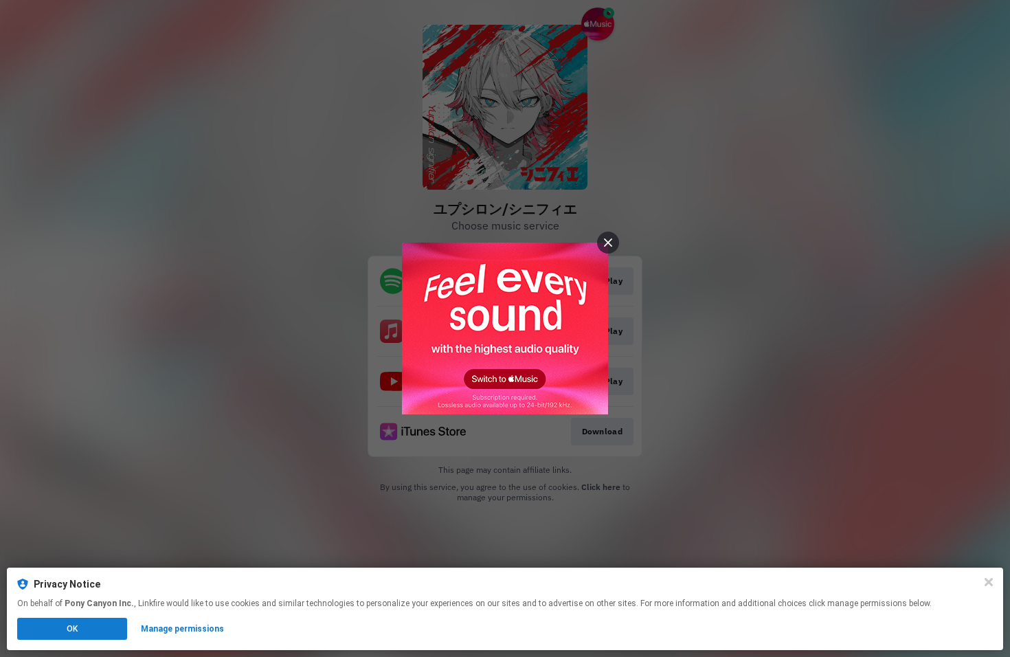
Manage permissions (182, 629)
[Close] (989, 582)
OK (72, 629)
